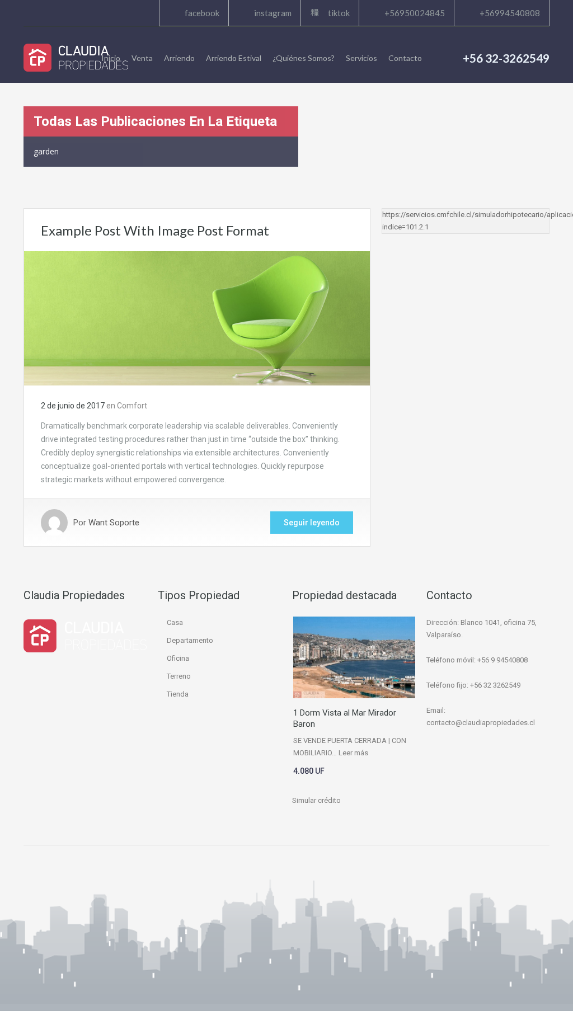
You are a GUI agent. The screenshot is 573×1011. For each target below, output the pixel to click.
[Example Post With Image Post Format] (197, 317)
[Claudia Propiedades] (76, 58)
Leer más (353, 753)
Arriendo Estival (233, 58)
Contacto (405, 58)
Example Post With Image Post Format (155, 230)
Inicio (110, 58)
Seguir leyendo (312, 522)
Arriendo (179, 58)
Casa (175, 622)
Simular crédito (316, 800)
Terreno (179, 676)
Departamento (190, 640)
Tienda (178, 694)
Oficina (178, 658)
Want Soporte (113, 523)
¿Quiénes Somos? (304, 58)
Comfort (132, 405)
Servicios (361, 58)
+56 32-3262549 (506, 58)
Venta (142, 58)
